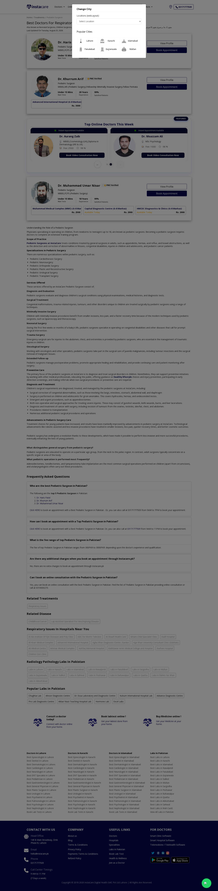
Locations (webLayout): (88, 15)
